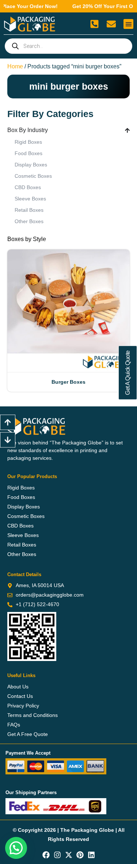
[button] (128, 24)
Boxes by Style (26, 239)
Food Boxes (28, 153)
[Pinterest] (80, 855)
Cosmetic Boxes (33, 176)
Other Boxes (29, 221)
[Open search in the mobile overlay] (68, 46)
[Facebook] (46, 855)
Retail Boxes (29, 210)
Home (15, 66)
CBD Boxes (28, 187)
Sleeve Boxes (30, 199)
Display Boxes (31, 165)
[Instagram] (57, 855)
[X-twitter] (68, 855)
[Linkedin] (91, 855)
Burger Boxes (68, 382)
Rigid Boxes (28, 142)
